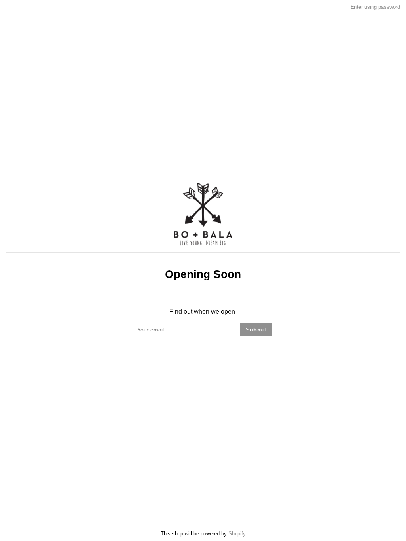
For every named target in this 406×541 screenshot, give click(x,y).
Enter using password (375, 7)
